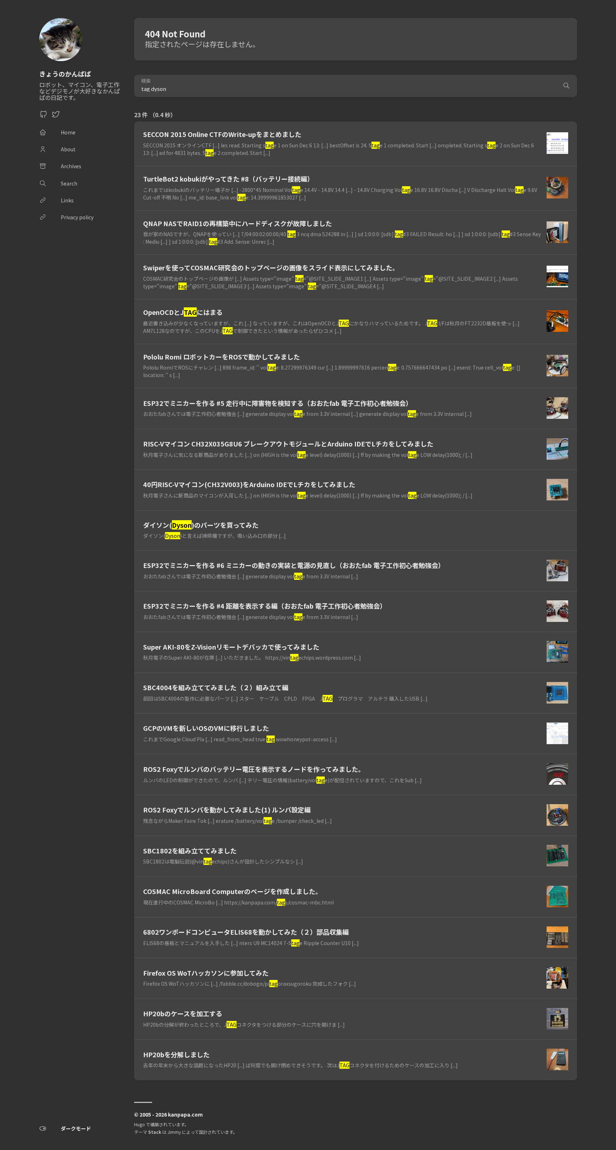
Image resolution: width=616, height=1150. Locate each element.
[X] (55, 116)
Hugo (139, 1124)
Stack (154, 1132)
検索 (146, 81)
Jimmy (174, 1132)
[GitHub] (43, 116)
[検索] (566, 86)
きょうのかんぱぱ (65, 73)
